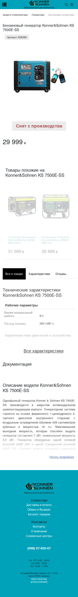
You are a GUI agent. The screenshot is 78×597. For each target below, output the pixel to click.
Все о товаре (14, 274)
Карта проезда (39, 578)
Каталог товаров (39, 514)
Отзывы (61, 274)
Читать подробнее (61, 457)
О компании (39, 531)
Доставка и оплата (39, 505)
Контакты (39, 526)
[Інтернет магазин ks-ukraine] (39, 3)
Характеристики (39, 274)
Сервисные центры (39, 536)
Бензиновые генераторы (61, 14)
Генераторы (38, 14)
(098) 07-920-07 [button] (39, 548)
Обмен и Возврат (39, 509)
